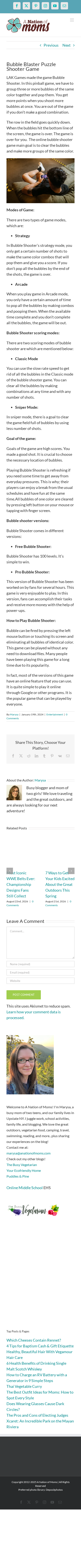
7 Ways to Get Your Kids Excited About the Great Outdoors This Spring (60, 884)
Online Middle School (24, 1187)
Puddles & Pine (17, 1176)
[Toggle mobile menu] (72, 20)
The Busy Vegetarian (21, 1165)
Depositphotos (54, 1489)
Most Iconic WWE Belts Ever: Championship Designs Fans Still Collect (20, 884)
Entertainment (54, 714)
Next (66, 45)
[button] (9, 871)
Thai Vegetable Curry (24, 1386)
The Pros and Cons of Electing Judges (37, 1415)
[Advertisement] (40, 1280)
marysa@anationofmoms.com (28, 1153)
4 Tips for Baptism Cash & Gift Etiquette (40, 1346)
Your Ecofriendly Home (23, 1170)
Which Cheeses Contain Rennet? (33, 1340)
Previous (51, 45)
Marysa (14, 714)
